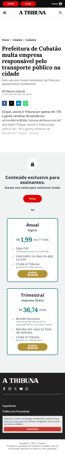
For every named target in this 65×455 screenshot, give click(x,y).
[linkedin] (18, 103)
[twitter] (11, 103)
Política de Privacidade (14, 421)
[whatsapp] (25, 103)
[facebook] (4, 103)
